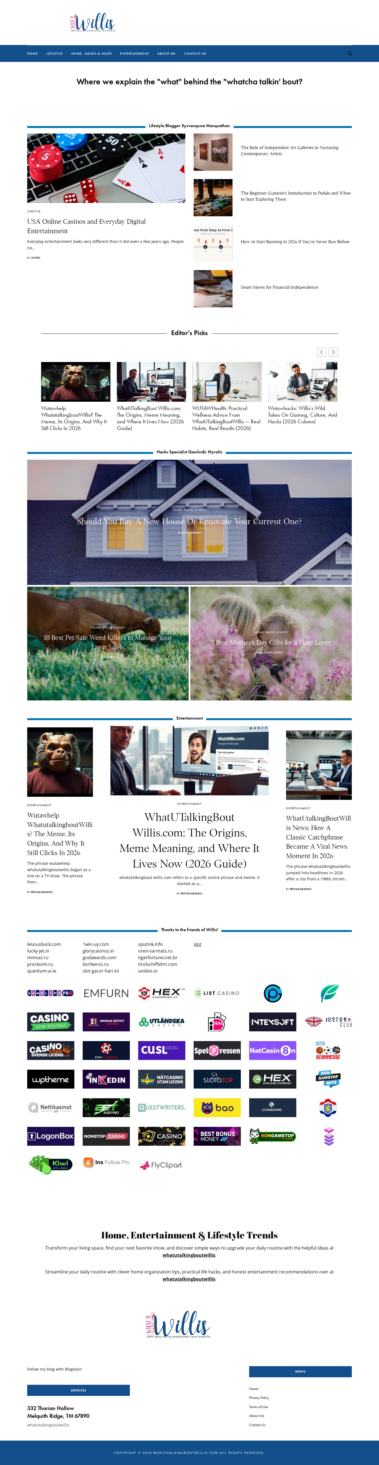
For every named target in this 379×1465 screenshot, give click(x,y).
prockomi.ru (40, 964)
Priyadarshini (42, 892)
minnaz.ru (38, 957)
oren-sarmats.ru (155, 951)
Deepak (110, 657)
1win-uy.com (96, 944)
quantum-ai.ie (41, 971)
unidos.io (148, 971)
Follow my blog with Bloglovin (54, 1369)
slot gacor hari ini (101, 971)
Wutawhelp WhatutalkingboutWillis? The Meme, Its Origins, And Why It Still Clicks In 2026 (74, 418)
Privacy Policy (259, 1397)
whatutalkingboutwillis (189, 1255)
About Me (256, 1415)
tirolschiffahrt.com (157, 964)
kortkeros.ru (96, 964)
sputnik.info (150, 944)
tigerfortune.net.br (158, 957)
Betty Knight (191, 532)
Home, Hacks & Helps (189, 510)
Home (253, 1388)
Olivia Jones (272, 652)
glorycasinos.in (98, 951)
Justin (36, 258)
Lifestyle (34, 211)
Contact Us (257, 1424)
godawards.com (99, 957)
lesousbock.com (44, 944)
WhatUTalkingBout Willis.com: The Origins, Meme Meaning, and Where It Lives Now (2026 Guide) (150, 418)
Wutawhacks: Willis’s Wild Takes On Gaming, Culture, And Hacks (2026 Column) (302, 415)
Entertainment (39, 805)
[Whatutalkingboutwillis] (92, 22)
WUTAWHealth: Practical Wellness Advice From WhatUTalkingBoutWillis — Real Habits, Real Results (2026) (226, 418)
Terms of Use (258, 1406)
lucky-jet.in (38, 951)
